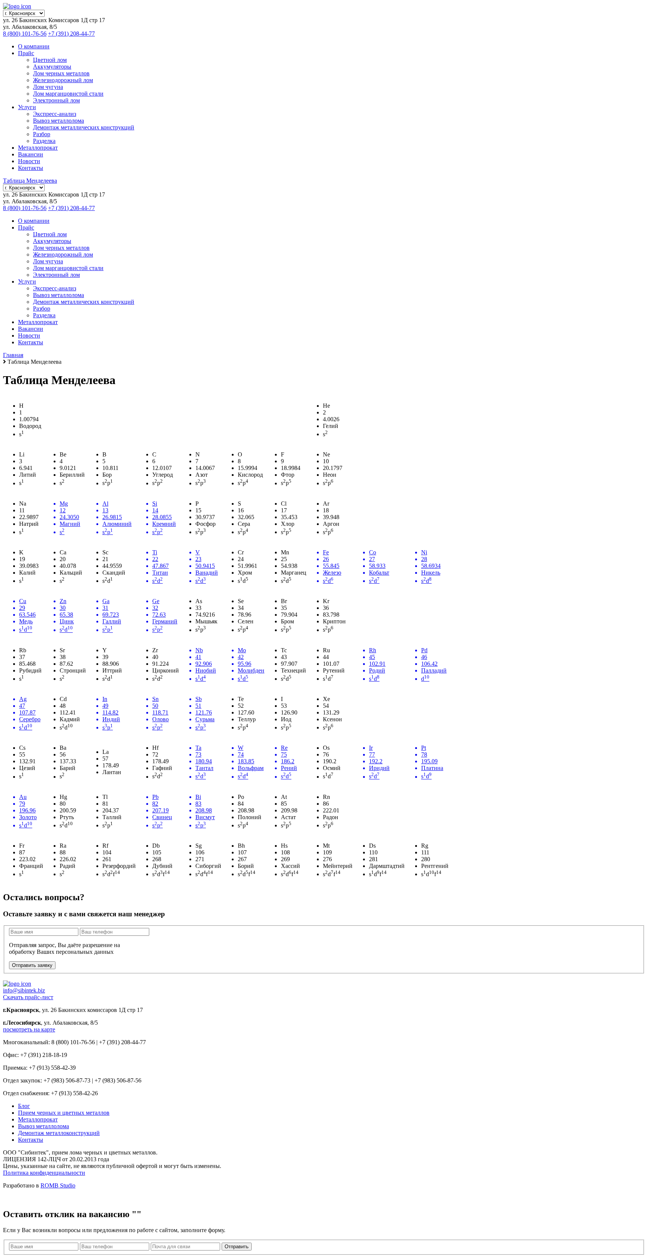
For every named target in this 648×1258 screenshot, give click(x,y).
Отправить (237, 1246)
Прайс (26, 53)
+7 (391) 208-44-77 (71, 33)
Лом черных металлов (61, 73)
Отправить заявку (32, 965)
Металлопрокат (38, 147)
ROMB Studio (57, 1185)
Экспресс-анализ (54, 114)
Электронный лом (56, 100)
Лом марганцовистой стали (68, 93)
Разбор (41, 134)
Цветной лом (50, 60)
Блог (24, 1106)
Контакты (30, 168)
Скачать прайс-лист (28, 997)
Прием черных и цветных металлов (64, 1112)
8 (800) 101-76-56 (24, 33)
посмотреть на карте (29, 1029)
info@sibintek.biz (24, 990)
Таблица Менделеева (30, 180)
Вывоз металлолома (58, 120)
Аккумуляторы (52, 66)
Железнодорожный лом (63, 80)
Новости (29, 161)
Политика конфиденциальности (44, 1172)
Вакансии (30, 154)
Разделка (44, 141)
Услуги (27, 107)
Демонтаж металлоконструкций (59, 1133)
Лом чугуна (48, 87)
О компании (34, 46)
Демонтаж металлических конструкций (83, 127)
